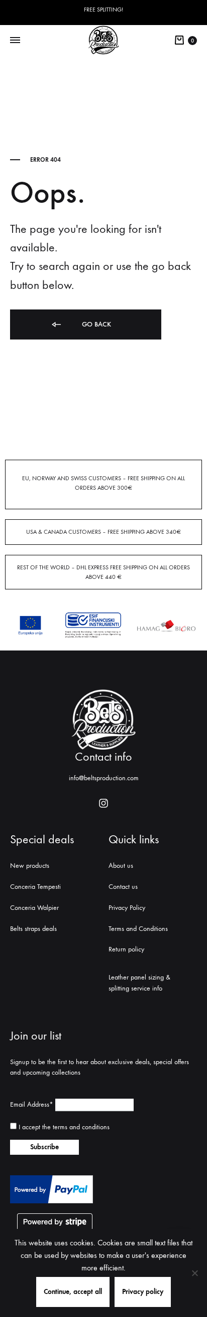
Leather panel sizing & (139, 977)
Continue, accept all (73, 1291)
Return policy (126, 949)
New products (29, 865)
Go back (95, 324)
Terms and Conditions (138, 928)
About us (121, 865)
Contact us (123, 886)
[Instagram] (103, 803)
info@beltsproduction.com (104, 778)
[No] (194, 1273)
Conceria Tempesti (35, 886)
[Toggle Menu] (15, 40)
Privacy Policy (127, 907)
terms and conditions (81, 1127)
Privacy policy (142, 1291)
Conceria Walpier (34, 907)
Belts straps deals (33, 928)
